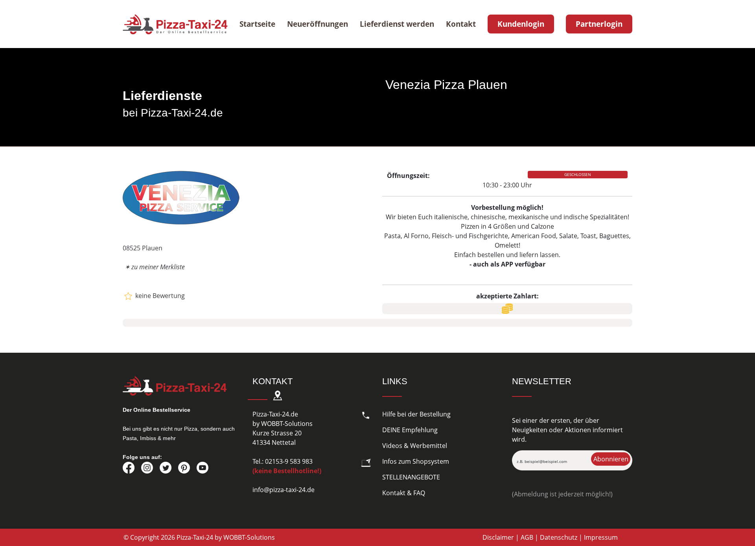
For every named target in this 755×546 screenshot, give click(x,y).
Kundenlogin (520, 24)
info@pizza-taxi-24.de (283, 489)
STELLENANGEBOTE (411, 477)
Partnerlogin (599, 24)
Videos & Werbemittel (414, 445)
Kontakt (461, 24)
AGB (527, 537)
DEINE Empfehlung (410, 430)
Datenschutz (558, 537)
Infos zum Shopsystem (415, 461)
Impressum (601, 537)
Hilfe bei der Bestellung (416, 414)
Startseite (257, 24)
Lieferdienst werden (397, 24)
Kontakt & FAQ (403, 493)
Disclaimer (498, 537)
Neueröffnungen (317, 24)
